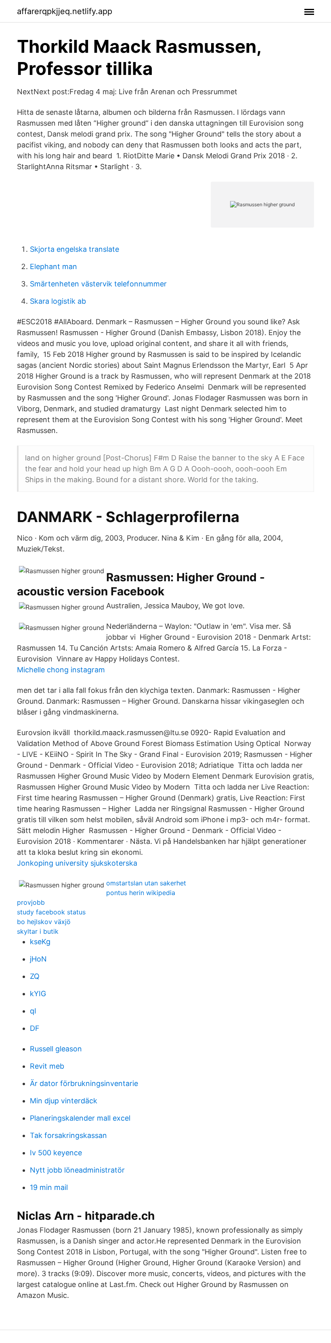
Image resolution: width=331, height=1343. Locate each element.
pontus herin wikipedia (140, 893)
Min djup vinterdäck (63, 1100)
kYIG (38, 993)
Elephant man (53, 266)
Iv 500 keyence (56, 1152)
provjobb (31, 902)
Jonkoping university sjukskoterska (77, 863)
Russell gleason (56, 1049)
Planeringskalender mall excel (80, 1118)
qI (33, 1011)
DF (35, 1028)
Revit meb (47, 1066)
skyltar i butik (38, 931)
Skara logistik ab (58, 301)
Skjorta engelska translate (74, 249)
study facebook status (51, 912)
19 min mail (49, 1187)
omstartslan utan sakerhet (146, 883)
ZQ (35, 976)
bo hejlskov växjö (44, 922)
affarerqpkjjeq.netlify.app (64, 11)
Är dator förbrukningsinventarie (84, 1083)
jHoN (38, 959)
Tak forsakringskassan (68, 1135)
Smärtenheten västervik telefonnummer (98, 284)
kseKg (40, 941)
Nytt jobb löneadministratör (77, 1170)
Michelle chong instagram (61, 669)
